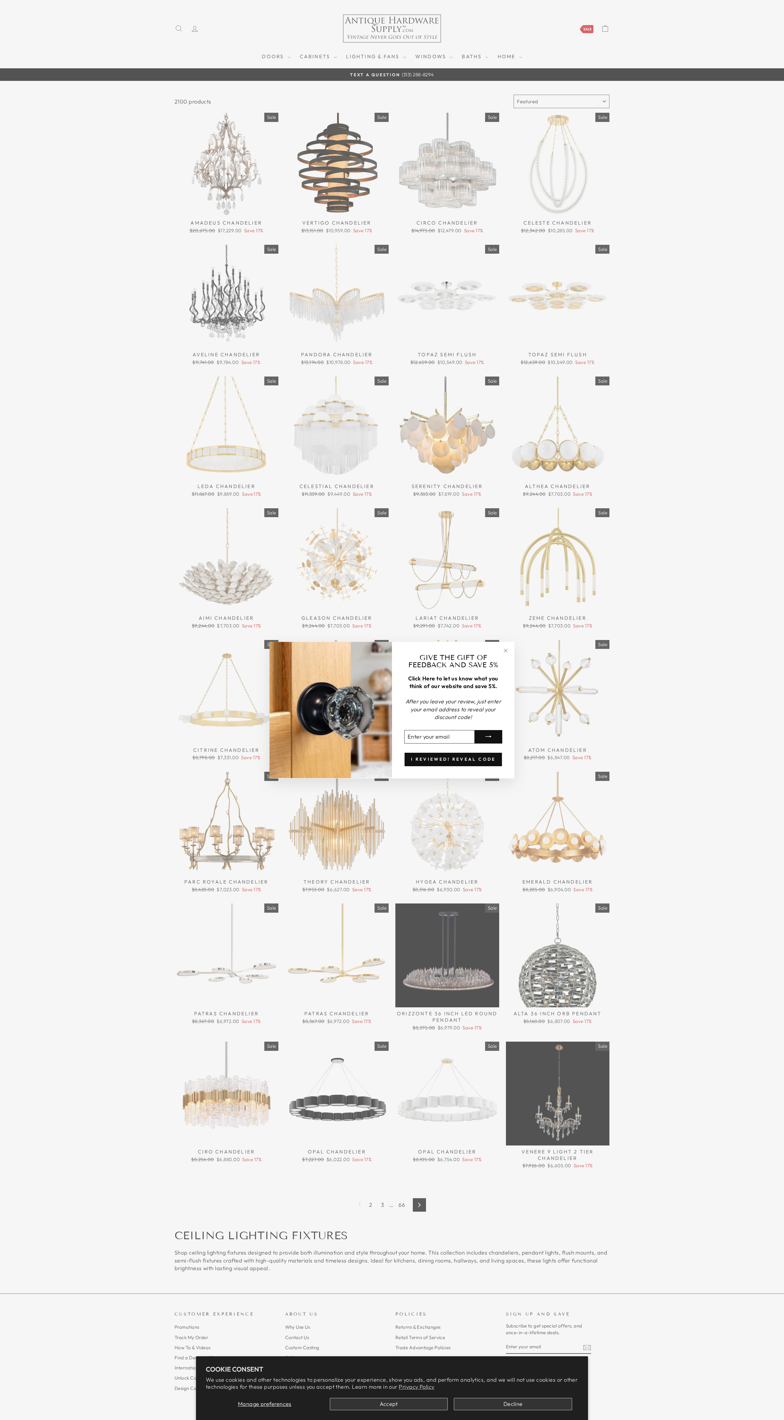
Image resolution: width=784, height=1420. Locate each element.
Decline (513, 1403)
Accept (389, 1403)
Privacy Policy (416, 1386)
